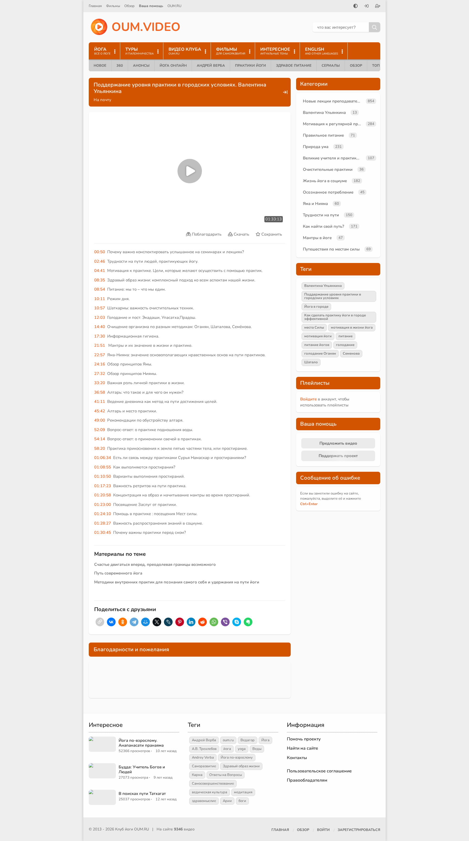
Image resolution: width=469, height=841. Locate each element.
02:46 (99, 261)
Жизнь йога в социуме (325, 181)
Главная (95, 6)
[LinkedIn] (191, 622)
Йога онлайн (173, 65)
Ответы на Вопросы (225, 774)
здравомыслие (204, 800)
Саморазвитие (204, 766)
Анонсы (141, 65)
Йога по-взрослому (237, 757)
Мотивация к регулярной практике (333, 124)
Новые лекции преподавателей (333, 101)
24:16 (99, 364)
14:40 (99, 326)
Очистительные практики (328, 169)
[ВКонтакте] (111, 622)
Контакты (297, 758)
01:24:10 (102, 513)
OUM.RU (174, 6)
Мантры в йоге (317, 237)
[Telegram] (134, 622)
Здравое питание (294, 65)
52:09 (99, 429)
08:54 (99, 289)
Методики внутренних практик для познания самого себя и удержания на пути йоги (176, 582)
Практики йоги (250, 65)
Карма (197, 774)
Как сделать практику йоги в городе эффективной (335, 317)
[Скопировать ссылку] (100, 622)
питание (345, 336)
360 (119, 65)
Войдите (308, 399)
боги (242, 800)
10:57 (99, 308)
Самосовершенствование (213, 783)
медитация (243, 792)
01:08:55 (102, 467)
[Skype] (236, 622)
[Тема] (355, 6)
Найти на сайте (302, 748)
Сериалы (331, 65)
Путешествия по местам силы (331, 249)
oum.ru (228, 740)
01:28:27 (102, 523)
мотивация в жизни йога (352, 327)
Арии (227, 800)
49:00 (99, 420)
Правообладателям (307, 780)
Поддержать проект (338, 455)
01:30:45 (102, 532)
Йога (265, 740)
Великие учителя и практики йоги (333, 158)
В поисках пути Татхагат (142, 793)
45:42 (99, 411)
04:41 (99, 270)
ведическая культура (209, 792)
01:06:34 (102, 457)
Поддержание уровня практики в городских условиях (332, 296)
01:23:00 (102, 504)
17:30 (99, 336)
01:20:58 (102, 495)
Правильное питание (323, 135)
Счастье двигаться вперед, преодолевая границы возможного (155, 564)
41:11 (99, 401)
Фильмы (113, 6)
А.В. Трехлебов (204, 748)
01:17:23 (102, 486)
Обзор (129, 6)
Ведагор (247, 740)
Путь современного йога (118, 573)
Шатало (311, 362)
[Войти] (366, 6)
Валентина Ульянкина (324, 112)
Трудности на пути (321, 215)
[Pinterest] (179, 622)
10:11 (99, 298)
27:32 (99, 373)
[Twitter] (157, 622)
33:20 (99, 383)
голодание (345, 344)
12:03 (99, 317)
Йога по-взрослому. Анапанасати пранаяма (141, 743)
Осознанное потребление (328, 192)
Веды (256, 748)
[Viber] (225, 622)
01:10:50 (102, 476)
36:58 (99, 392)
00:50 (99, 252)
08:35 (99, 280)
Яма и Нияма (315, 203)
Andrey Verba (203, 757)
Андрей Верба (211, 65)
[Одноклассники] (122, 622)
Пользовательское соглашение (319, 771)
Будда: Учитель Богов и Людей (142, 769)
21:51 (99, 345)
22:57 (99, 355)
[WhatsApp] (214, 622)
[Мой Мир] (145, 622)
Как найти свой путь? (323, 226)
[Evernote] (248, 622)
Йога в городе (316, 306)
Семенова (351, 353)
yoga (242, 748)
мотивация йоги (318, 336)
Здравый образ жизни (241, 766)
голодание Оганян (320, 353)
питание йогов (316, 344)
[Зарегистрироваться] (378, 6)
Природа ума (315, 146)
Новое (100, 65)
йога (227, 748)
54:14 (99, 439)
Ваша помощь (151, 6)
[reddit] (202, 622)
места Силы (314, 327)
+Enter (309, 504)
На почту (102, 99)
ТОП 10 (378, 65)
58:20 (99, 448)
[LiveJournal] (168, 622)
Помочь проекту (304, 739)
